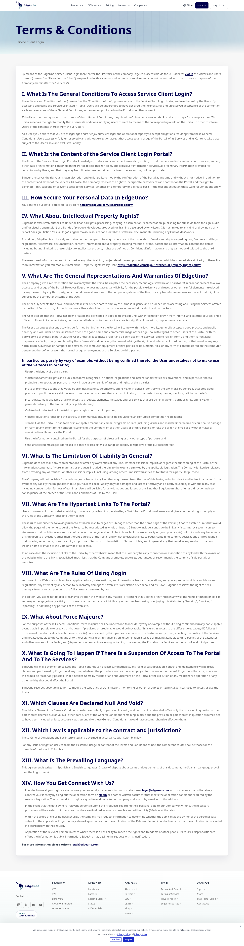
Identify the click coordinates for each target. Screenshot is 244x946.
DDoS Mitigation (61, 908)
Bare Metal (58, 898)
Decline (116, 939)
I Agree (128, 939)
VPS (54, 889)
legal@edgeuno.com (155, 790)
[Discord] (33, 905)
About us (130, 889)
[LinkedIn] (19, 905)
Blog (127, 908)
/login (189, 74)
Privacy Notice (140, 934)
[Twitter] (26, 905)
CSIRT (128, 903)
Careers (129, 894)
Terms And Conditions (173, 889)
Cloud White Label (62, 903)
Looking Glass (96, 898)
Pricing (110, 5)
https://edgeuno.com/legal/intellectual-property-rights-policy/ (159, 265)
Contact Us (203, 903)
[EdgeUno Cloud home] (26, 5)
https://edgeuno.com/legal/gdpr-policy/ (106, 205)
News (128, 913)
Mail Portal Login (206, 898)
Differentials (94, 5)
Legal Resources (170, 903)
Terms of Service (170, 894)
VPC (54, 894)
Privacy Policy (168, 898)
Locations (93, 889)
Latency (92, 894)
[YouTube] (41, 905)
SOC (127, 898)
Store (200, 5)
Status (91, 903)
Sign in (217, 5)
